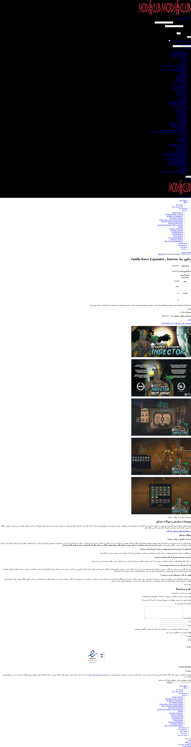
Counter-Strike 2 (182, 75)
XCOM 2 (184, 173)
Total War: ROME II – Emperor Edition (174, 153)
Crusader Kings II (181, 76)
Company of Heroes (176, 230)
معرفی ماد (179, 204)
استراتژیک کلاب (97, 675)
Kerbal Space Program (180, 98)
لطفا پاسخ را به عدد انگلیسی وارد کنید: (178, 30)
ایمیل (188, 625)
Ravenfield (183, 118)
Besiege (184, 62)
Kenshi (185, 96)
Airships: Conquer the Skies (178, 53)
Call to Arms (183, 64)
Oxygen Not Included (180, 109)
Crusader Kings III (181, 78)
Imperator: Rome (181, 94)
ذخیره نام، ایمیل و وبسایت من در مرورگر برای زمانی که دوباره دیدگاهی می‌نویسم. (162, 629)
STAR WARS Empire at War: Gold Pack (174, 130)
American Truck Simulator (178, 55)
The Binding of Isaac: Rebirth (177, 144)
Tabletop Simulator (181, 141)
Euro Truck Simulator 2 (179, 85)
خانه (188, 254)
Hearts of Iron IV (181, 93)
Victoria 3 (184, 168)
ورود (189, 37)
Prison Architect (182, 114)
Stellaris (184, 137)
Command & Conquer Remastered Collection (172, 69)
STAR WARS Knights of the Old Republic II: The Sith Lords (167, 132)
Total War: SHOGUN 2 (179, 157)
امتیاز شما (187, 603)
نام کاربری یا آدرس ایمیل (182, 22)
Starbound (184, 134)
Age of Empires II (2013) (179, 51)
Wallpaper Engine (181, 169)
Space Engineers (182, 128)
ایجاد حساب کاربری (181, 19)
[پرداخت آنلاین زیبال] (102, 656)
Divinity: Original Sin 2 (179, 82)
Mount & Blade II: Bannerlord (177, 103)
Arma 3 (184, 59)
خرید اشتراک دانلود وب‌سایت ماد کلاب (178, 531)
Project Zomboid (181, 116)
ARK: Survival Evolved (179, 57)
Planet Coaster (182, 112)
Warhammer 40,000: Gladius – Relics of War (173, 171)
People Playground (181, 110)
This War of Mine (181, 150)
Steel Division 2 (182, 135)
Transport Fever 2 (181, 166)
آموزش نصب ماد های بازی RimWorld (176, 323)
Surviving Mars (182, 139)
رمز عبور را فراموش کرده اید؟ (181, 41)
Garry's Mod (183, 91)
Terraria (184, 143)
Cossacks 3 (183, 73)
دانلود (189, 320)
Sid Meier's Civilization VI (178, 127)
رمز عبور (187, 26)
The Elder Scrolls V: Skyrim (178, 146)
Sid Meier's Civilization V (179, 125)
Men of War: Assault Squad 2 (178, 101)
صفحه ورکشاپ (186, 252)
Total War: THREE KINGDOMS (176, 159)
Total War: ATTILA (180, 152)
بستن (189, 740)
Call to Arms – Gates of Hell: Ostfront (175, 66)
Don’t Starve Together (176, 218)
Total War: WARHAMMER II (177, 162)
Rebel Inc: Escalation (180, 119)
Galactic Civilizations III (179, 89)
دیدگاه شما (187, 618)
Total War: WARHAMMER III (177, 164)
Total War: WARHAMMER (178, 161)
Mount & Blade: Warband (179, 105)
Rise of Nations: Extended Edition (176, 123)
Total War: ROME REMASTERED (175, 155)
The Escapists (182, 148)
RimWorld (183, 121)
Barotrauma (183, 60)
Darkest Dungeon (181, 80)
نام (189, 621)
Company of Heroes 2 (180, 71)
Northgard (184, 107)
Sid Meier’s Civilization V (175, 216)
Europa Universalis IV (180, 87)
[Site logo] (176, 15)
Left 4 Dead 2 (182, 100)
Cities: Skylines (182, 67)
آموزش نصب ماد (177, 206)
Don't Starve (183, 84)
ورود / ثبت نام (182, 735)
